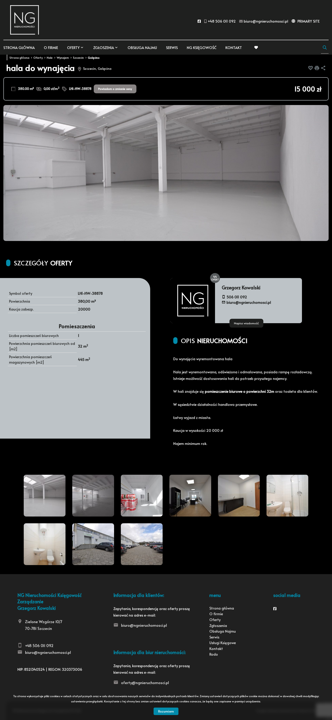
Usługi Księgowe (222, 642)
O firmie (51, 47)
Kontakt (233, 47)
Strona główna (19, 47)
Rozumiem (166, 711)
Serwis (172, 47)
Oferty (73, 47)
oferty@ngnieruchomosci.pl (145, 682)
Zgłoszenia (218, 625)
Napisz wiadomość (246, 323)
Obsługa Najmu (142, 47)
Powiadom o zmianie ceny (115, 89)
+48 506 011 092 (39, 645)
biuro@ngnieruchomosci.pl (249, 302)
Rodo (213, 654)
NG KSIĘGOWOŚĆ (201, 47)
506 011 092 (237, 296)
